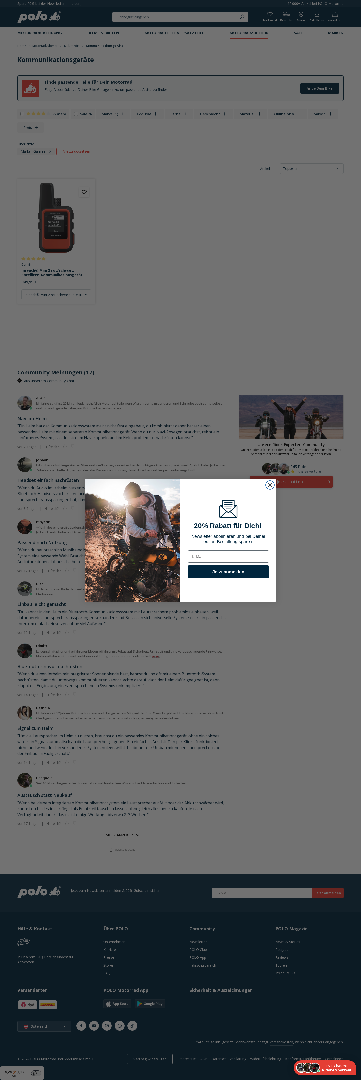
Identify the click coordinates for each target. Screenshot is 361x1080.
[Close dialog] (270, 485)
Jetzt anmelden (228, 571)
